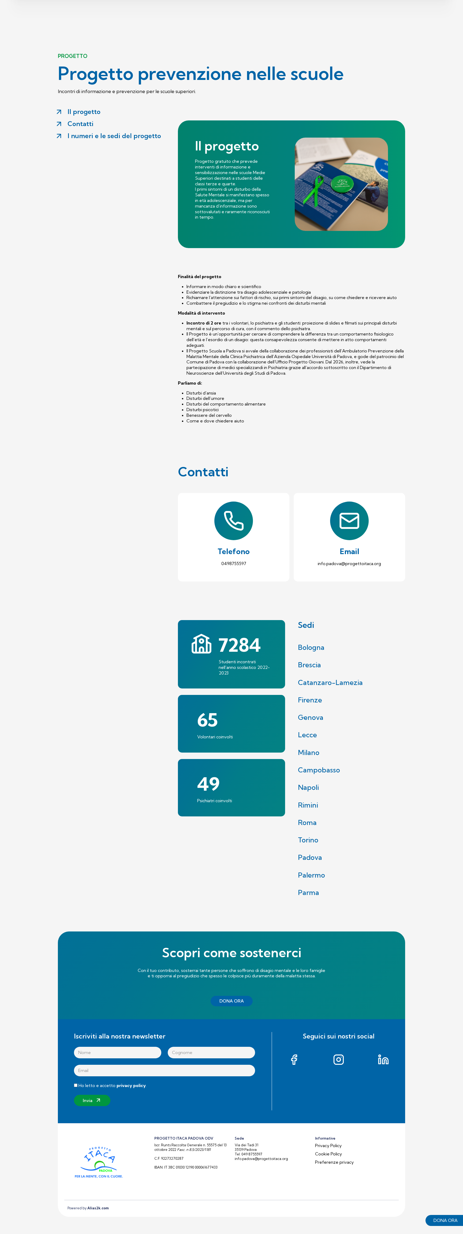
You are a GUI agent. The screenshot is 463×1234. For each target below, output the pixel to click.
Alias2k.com (98, 1208)
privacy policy (131, 1085)
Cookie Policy (328, 1153)
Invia (87, 1100)
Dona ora (446, 1220)
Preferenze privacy (334, 1162)
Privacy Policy (328, 1145)
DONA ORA (231, 1001)
